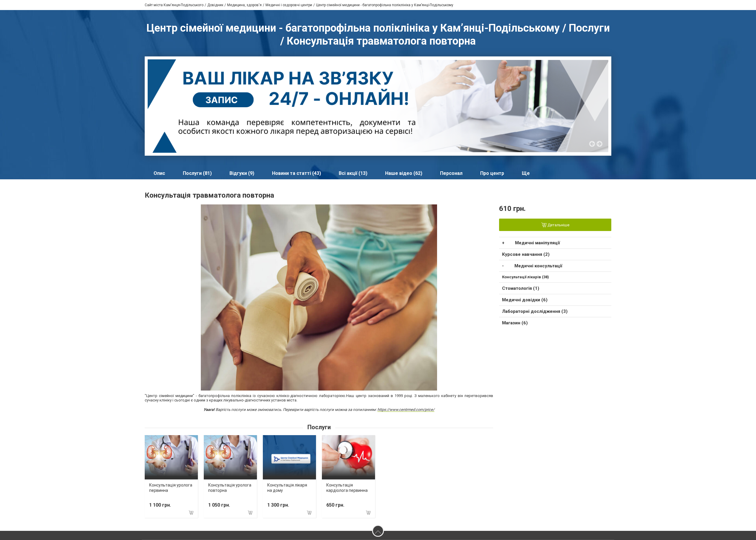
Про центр (492, 173)
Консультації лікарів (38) (525, 277)
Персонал (451, 173)
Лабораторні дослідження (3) (535, 311)
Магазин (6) (515, 323)
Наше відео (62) (403, 173)
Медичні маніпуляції (537, 242)
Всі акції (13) (353, 173)
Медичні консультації (538, 266)
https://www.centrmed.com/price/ (405, 409)
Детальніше (558, 225)
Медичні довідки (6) (525, 299)
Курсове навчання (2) (526, 254)
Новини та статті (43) (296, 173)
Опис (159, 173)
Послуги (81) (197, 173)
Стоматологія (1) (520, 288)
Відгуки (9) (241, 173)
